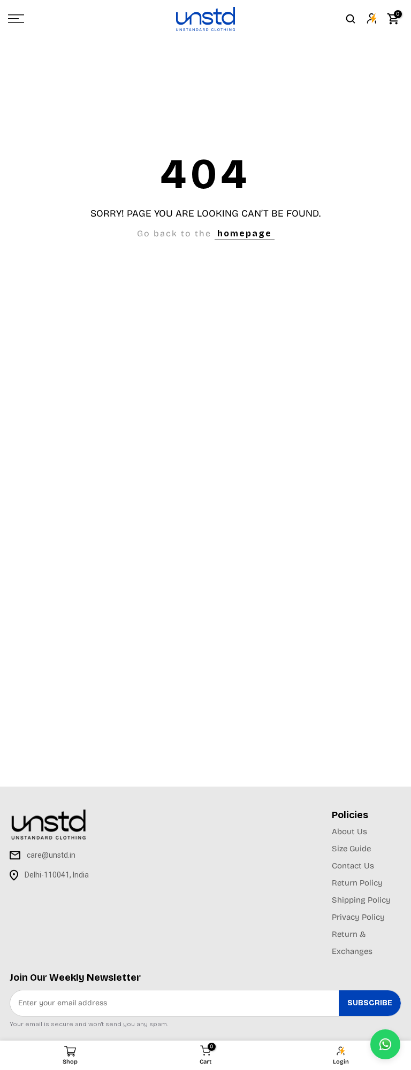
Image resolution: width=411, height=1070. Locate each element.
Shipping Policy (361, 900)
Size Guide (351, 848)
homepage (244, 233)
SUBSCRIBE (369, 1002)
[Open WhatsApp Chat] (385, 1044)
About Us (349, 831)
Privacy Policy (358, 917)
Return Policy (357, 883)
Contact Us (353, 866)
